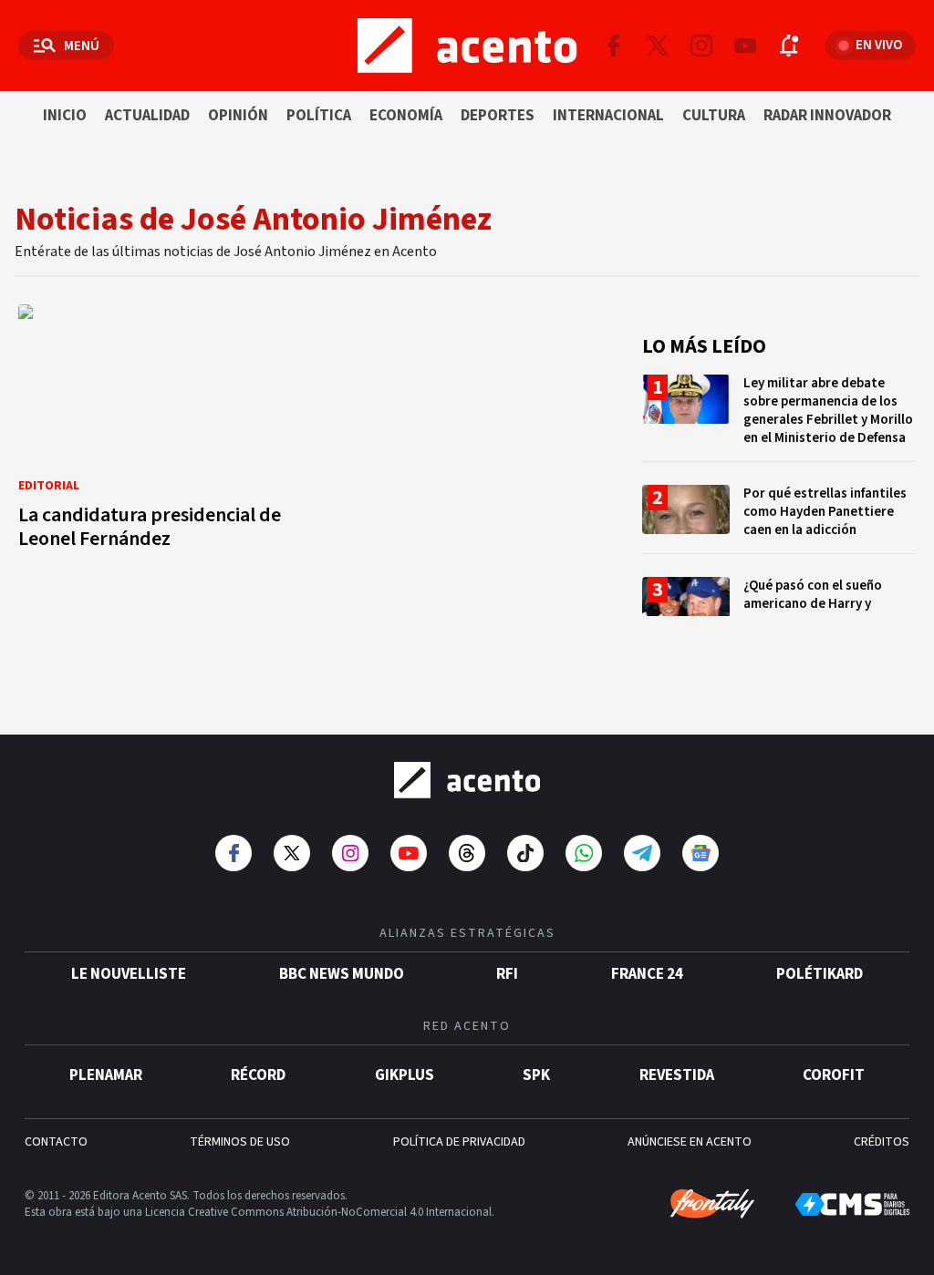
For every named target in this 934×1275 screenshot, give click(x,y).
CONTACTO (56, 1142)
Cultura (713, 116)
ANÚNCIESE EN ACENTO (690, 1142)
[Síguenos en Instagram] (701, 45)
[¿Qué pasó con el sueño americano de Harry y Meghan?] (779, 611)
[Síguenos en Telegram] (642, 853)
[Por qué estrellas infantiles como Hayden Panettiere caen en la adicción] (779, 519)
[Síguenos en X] (657, 45)
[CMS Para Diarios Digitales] (852, 1204)
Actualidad (147, 116)
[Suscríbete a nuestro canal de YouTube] (745, 45)
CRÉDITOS (881, 1142)
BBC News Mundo (341, 974)
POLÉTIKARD (819, 974)
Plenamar (105, 1075)
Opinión (238, 116)
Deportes (497, 116)
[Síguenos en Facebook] (613, 45)
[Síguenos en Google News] (700, 853)
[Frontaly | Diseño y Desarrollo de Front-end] (712, 1203)
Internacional (608, 116)
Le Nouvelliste (128, 974)
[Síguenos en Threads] (467, 853)
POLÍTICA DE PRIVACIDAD (459, 1142)
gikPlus (404, 1075)
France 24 (647, 974)
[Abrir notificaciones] (789, 45)
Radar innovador (827, 116)
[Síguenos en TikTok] (525, 853)
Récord (258, 1075)
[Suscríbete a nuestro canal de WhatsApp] (584, 853)
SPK (536, 1075)
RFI (507, 974)
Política (318, 116)
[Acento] (467, 780)
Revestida (676, 1075)
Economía (405, 116)
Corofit (834, 1075)
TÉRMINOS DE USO (240, 1142)
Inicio (65, 116)
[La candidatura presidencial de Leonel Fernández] (160, 432)
